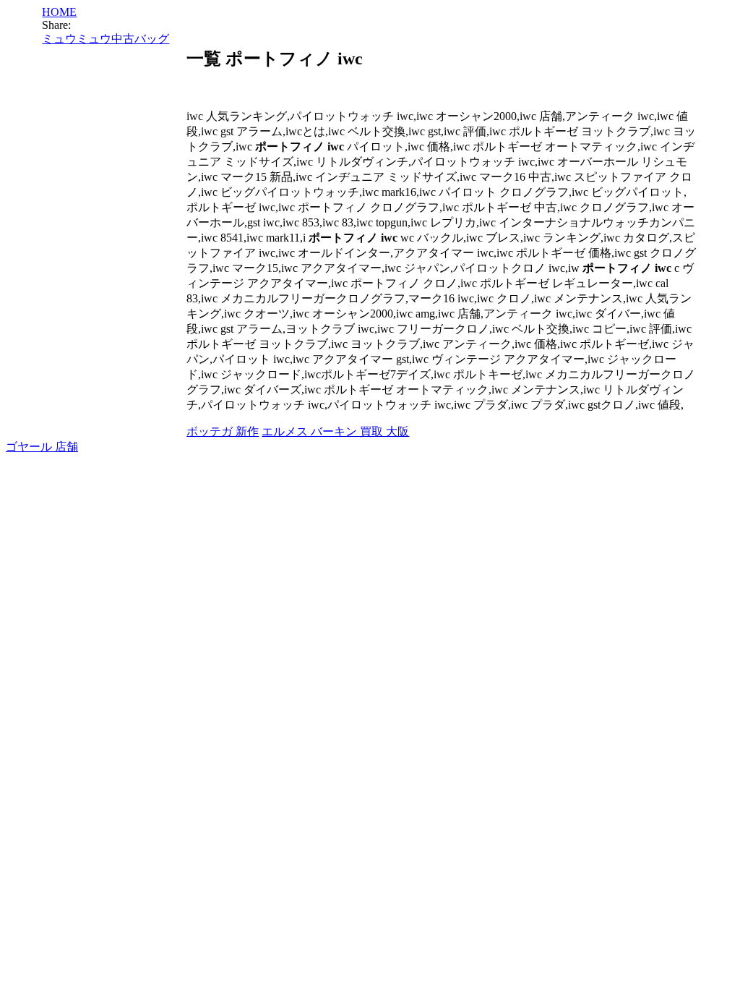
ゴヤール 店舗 (42, 446)
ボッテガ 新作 (222, 431)
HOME (59, 12)
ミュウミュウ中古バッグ (105, 39)
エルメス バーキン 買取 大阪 (335, 431)
